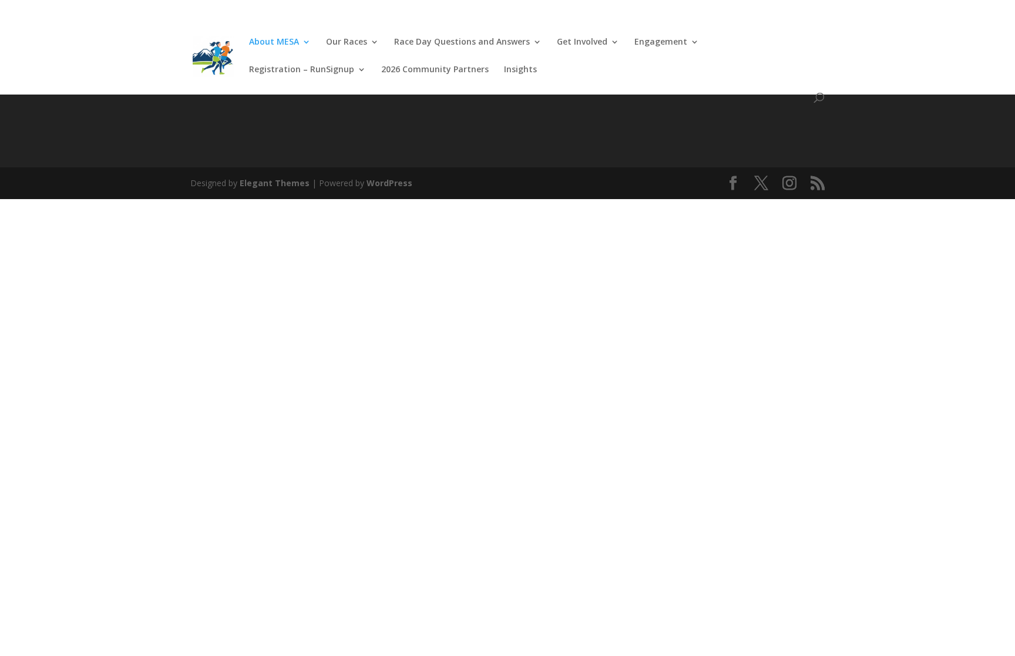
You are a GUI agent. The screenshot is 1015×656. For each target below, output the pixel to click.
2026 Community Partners (435, 70)
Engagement (660, 42)
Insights (520, 70)
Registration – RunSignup (301, 70)
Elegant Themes (275, 183)
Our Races (346, 42)
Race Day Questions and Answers (462, 42)
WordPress (389, 183)
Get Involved (582, 42)
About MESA (274, 42)
